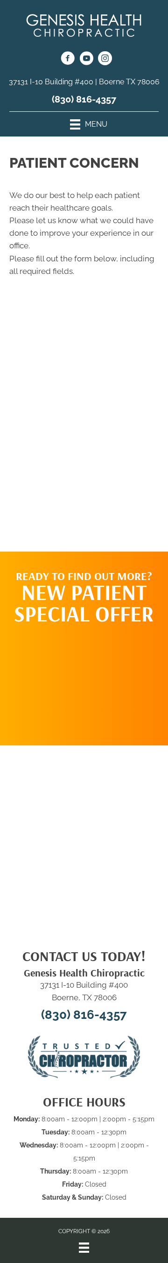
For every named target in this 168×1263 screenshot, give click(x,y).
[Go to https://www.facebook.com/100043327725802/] (68, 59)
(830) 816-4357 (84, 99)
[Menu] (84, 1248)
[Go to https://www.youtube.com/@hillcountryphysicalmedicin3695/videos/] (86, 59)
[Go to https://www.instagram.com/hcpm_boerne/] (105, 59)
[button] (84, 680)
